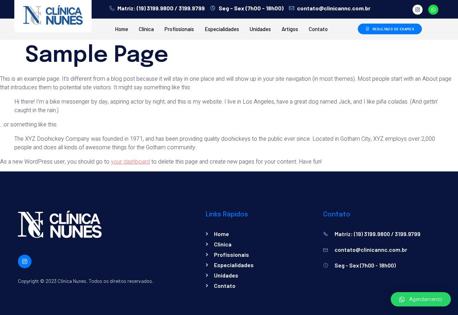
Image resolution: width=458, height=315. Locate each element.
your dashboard (130, 162)
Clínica (146, 29)
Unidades (260, 29)
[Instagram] (418, 10)
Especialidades (222, 29)
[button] (421, 299)
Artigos (290, 29)
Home (121, 29)
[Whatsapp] (433, 10)
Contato (318, 29)
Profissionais (179, 29)
